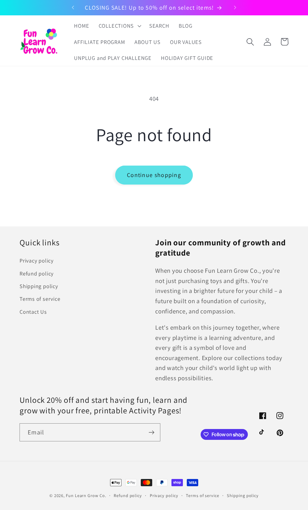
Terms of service (40, 298)
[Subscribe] (151, 432)
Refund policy (37, 273)
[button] (119, 26)
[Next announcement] (235, 7)
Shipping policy (39, 286)
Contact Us (33, 311)
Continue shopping (154, 175)
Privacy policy (37, 260)
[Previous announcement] (72, 7)
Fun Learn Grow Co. (86, 495)
